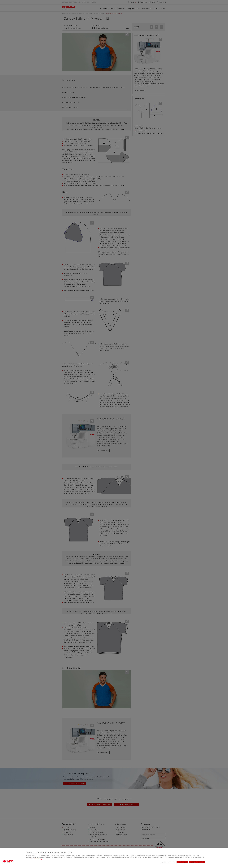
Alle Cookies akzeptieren (197, 862)
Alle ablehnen (182, 862)
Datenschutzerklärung (36, 859)
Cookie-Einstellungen (167, 862)
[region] (114, 857)
